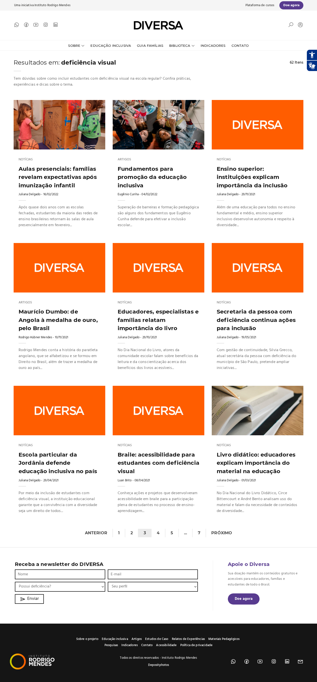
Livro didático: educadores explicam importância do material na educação (256, 463)
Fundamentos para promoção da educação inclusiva (152, 177)
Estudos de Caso (156, 639)
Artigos (124, 159)
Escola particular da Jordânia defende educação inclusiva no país (58, 463)
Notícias (26, 159)
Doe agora (244, 599)
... (185, 533)
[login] (299, 25)
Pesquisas (111, 645)
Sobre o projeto (87, 639)
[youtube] (36, 26)
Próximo (221, 533)
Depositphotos (158, 665)
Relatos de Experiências (188, 639)
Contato (240, 46)
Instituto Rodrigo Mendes (52, 5)
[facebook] (26, 26)
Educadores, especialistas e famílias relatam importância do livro (158, 320)
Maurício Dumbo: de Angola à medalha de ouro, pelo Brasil (58, 320)
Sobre (74, 46)
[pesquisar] (291, 26)
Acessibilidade (166, 645)
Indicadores (213, 46)
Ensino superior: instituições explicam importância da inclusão (252, 177)
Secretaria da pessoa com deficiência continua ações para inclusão (256, 320)
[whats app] (17, 26)
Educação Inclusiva (110, 46)
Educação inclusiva (115, 639)
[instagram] (46, 26)
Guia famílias (150, 46)
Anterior (96, 533)
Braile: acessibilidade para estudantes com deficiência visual (158, 463)
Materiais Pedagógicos (223, 639)
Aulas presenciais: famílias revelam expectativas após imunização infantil (58, 177)
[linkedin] (55, 26)
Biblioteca (179, 46)
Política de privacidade (196, 645)
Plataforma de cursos (259, 5)
